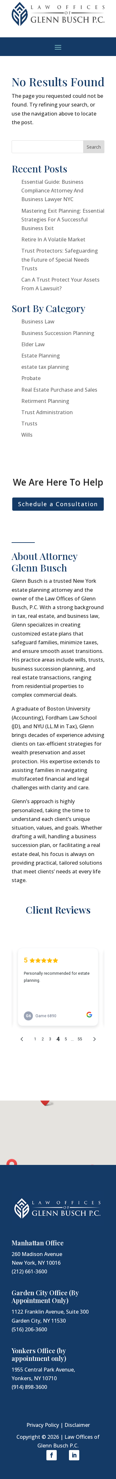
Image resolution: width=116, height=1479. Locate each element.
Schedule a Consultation (58, 504)
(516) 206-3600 (29, 1329)
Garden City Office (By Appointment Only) (45, 1296)
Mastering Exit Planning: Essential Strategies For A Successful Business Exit (62, 219)
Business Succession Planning (57, 333)
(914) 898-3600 (29, 1387)
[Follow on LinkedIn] (74, 1455)
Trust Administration (47, 412)
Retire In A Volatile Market (53, 239)
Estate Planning (40, 355)
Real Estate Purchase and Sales (59, 389)
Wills (27, 434)
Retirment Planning (45, 401)
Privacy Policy (42, 1424)
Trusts (29, 423)
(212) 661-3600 (29, 1271)
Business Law (37, 321)
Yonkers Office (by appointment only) (39, 1354)
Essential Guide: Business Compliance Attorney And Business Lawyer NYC (52, 190)
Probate (31, 378)
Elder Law (33, 344)
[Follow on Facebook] (51, 1455)
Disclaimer (77, 1424)
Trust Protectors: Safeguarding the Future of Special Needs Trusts (59, 259)
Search (94, 147)
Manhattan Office (37, 1242)
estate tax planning (45, 366)
